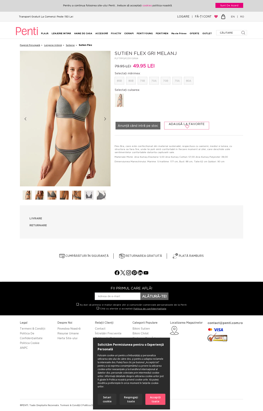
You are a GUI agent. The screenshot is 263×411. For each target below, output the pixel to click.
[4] (64, 195)
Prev (25, 118)
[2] (39, 195)
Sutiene (70, 45)
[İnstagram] (128, 274)
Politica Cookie (29, 343)
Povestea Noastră (68, 328)
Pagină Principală (30, 45)
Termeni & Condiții (32, 328)
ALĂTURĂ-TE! (154, 296)
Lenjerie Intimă (53, 45)
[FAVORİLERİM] (216, 16)
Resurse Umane (68, 333)
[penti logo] (27, 35)
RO (241, 16)
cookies (147, 5)
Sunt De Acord (229, 5)
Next (105, 118)
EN (233, 16)
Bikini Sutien (141, 328)
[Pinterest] (134, 274)
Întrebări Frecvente (108, 333)
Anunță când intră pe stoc (138, 126)
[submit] (243, 32)
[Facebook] (117, 274)
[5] (76, 195)
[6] (89, 195)
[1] (27, 195)
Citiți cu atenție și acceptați (132, 308)
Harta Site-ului (67, 338)
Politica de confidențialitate (149, 308)
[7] (101, 195)
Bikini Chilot (140, 333)
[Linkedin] (140, 274)
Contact (100, 328)
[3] (52, 195)
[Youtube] (145, 274)
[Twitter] (122, 274)
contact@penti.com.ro (225, 323)
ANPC (24, 347)
